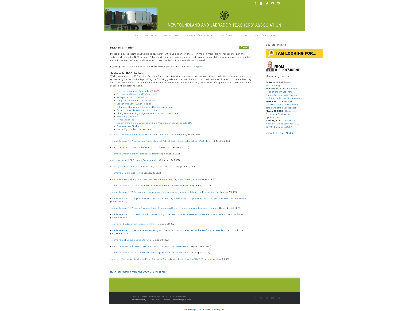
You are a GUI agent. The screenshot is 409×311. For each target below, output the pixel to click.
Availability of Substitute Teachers (134, 129)
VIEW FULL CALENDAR (279, 133)
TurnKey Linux (219, 309)
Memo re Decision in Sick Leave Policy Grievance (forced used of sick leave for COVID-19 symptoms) (163, 259)
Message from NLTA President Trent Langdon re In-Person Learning (146, 166)
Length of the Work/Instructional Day (135, 100)
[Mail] (278, 3)
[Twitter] (267, 3)
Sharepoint (177, 299)
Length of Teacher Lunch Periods (134, 103)
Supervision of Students (129, 126)
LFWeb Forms (154, 299)
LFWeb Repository (137, 299)
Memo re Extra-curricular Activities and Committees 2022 (141, 147)
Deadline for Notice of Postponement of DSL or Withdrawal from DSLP (282, 123)
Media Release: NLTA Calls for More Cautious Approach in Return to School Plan (152, 252)
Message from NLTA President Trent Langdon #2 (136, 160)
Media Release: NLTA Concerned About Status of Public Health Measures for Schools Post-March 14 (163, 141)
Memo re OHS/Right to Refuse (127, 173)
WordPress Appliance (192, 309)
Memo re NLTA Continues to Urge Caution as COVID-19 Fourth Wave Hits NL (150, 246)
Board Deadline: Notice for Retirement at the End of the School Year (282, 104)
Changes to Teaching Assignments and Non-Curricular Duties (148, 113)
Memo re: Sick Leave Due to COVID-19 (131, 240)
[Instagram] (261, 3)
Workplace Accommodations (132, 97)
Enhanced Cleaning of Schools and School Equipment (145, 107)
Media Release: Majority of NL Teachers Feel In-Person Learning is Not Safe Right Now (156, 179)
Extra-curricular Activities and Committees (138, 110)
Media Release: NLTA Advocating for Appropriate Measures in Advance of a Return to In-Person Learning (165, 192)
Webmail (166, 299)
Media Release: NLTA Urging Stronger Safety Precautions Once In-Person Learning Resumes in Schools (165, 208)
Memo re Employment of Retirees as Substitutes (137, 153)
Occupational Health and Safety (133, 94)
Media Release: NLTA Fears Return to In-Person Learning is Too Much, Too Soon (152, 185)
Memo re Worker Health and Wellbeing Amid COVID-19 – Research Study (149, 134)
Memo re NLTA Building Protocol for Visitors (134, 224)
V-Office (187, 299)
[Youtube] (272, 3)
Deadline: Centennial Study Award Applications (280, 114)
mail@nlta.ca (199, 66)
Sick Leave (122, 91)
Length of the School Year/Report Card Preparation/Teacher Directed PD (155, 123)
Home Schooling (125, 119)
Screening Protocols (127, 116)
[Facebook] (255, 3)
